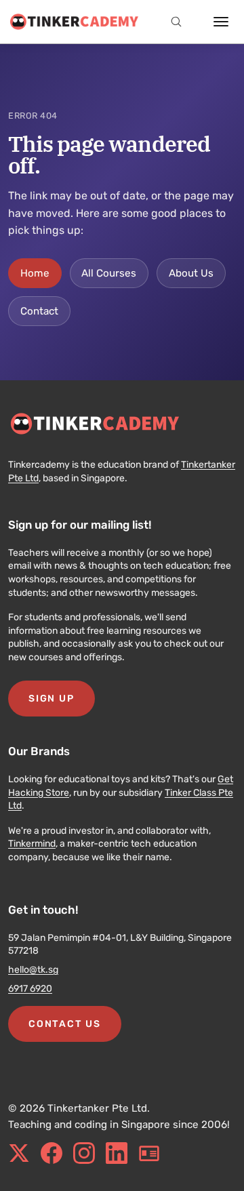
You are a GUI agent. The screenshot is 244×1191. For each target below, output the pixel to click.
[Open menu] (221, 22)
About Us (191, 273)
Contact (39, 311)
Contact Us (64, 1024)
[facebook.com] (51, 1153)
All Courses (108, 273)
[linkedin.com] (116, 1153)
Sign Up (51, 698)
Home (34, 273)
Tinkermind (32, 843)
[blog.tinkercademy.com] (149, 1153)
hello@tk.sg (33, 969)
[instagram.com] (84, 1153)
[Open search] (176, 21)
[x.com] (19, 1153)
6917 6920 (30, 988)
